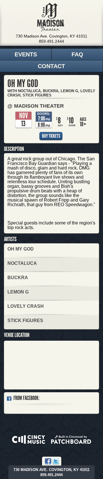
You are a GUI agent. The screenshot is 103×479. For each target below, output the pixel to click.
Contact (51, 66)
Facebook (48, 461)
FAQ (77, 54)
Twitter (56, 461)
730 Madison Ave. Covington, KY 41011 (51, 36)
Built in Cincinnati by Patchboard (71, 439)
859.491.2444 (51, 41)
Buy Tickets (51, 136)
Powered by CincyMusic (28, 439)
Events (26, 54)
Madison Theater (50, 17)
